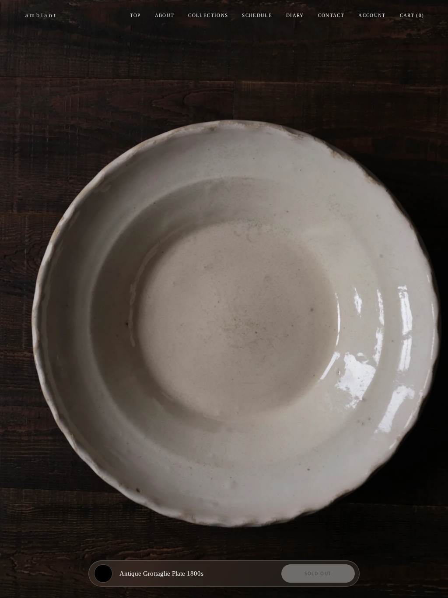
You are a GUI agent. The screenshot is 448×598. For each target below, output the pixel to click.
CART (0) (412, 15)
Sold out (318, 573)
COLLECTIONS (208, 15)
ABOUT (165, 15)
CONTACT (331, 15)
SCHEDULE (257, 15)
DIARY (295, 15)
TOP (135, 15)
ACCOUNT (371, 15)
